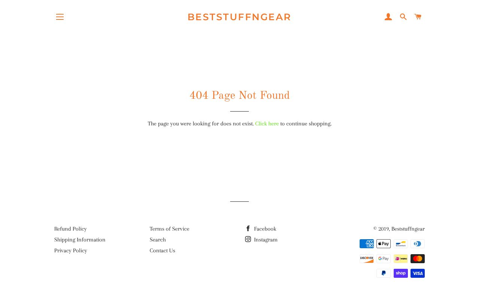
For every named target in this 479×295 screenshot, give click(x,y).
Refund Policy (70, 228)
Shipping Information (80, 239)
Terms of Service (169, 228)
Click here (267, 123)
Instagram (265, 239)
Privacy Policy (70, 250)
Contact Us (162, 250)
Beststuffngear (239, 16)
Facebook (264, 228)
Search (158, 239)
